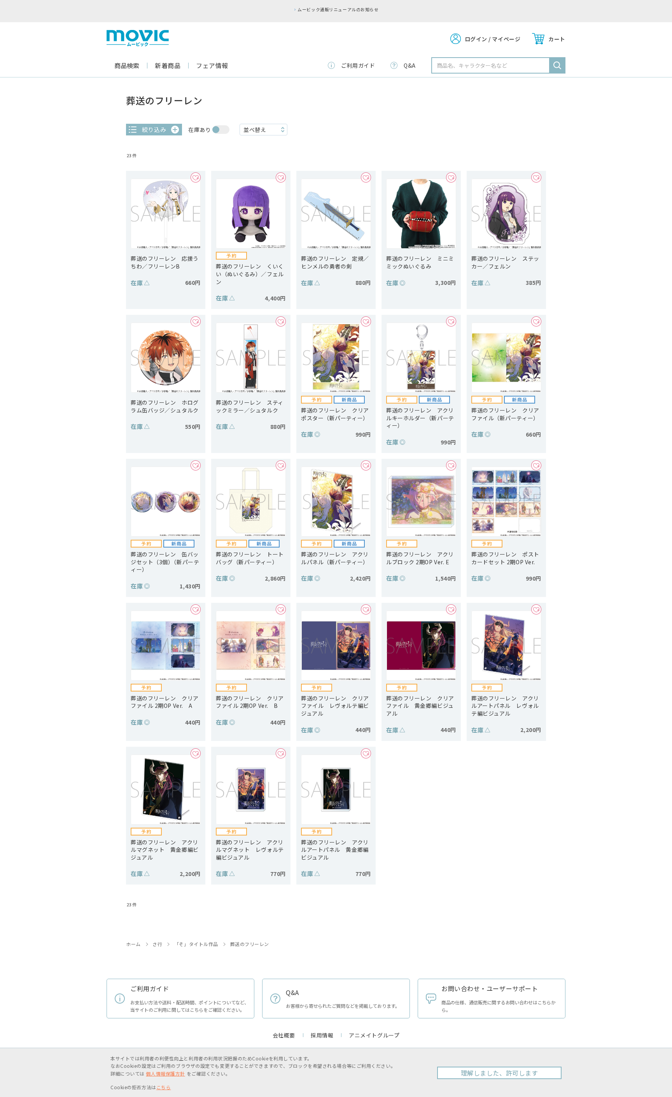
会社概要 (284, 1035)
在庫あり (199, 129)
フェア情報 (212, 65)
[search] (557, 65)
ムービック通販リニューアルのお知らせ (338, 9)
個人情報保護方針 (165, 1073)
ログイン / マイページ (493, 39)
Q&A (410, 65)
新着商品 (167, 65)
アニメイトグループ (374, 1035)
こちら (163, 1087)
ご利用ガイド (358, 65)
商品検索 (126, 65)
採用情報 (322, 1035)
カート (556, 39)
